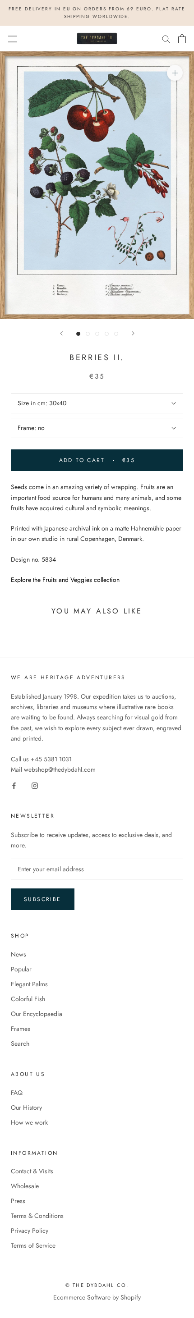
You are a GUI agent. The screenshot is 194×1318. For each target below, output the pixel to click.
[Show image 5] (116, 334)
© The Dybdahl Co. (97, 1285)
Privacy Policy (29, 1230)
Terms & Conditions (37, 1215)
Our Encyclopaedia (36, 1013)
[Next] (133, 333)
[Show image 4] (107, 334)
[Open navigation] (12, 38)
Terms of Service (33, 1245)
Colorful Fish (28, 998)
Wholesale (25, 1185)
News (18, 954)
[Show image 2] (88, 334)
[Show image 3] (97, 334)
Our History (26, 1107)
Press (18, 1200)
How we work (29, 1122)
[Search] (166, 38)
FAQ (17, 1092)
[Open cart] (182, 38)
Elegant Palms (29, 983)
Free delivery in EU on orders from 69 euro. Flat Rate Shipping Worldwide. (97, 12)
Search (20, 1043)
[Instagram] (35, 785)
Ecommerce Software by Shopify (97, 1297)
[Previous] (61, 333)
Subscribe (42, 899)
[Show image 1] (78, 334)
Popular (21, 969)
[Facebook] (14, 785)
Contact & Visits (32, 1171)
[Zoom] (175, 73)
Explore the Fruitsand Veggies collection (65, 579)
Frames (20, 1028)
